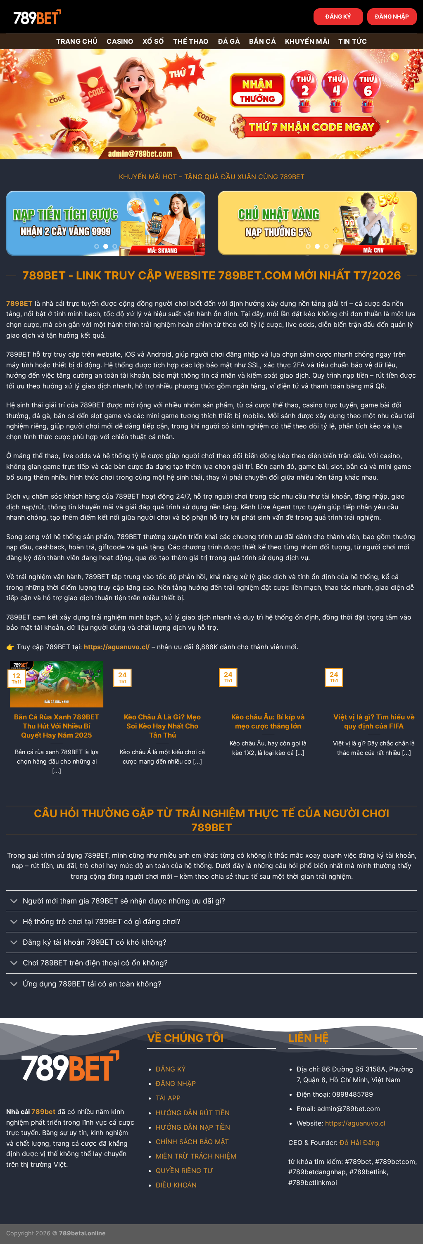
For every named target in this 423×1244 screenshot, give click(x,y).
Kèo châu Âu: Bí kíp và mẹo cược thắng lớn (264, 721)
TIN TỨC (352, 41)
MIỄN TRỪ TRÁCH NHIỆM (196, 1156)
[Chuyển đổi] (14, 902)
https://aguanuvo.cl (355, 1123)
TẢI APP (168, 1098)
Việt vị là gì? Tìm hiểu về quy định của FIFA (370, 721)
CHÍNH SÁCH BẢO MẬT (192, 1142)
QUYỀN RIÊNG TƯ (184, 1170)
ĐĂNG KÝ (338, 16)
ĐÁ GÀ (229, 41)
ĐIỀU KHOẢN (176, 1185)
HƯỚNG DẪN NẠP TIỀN (193, 1127)
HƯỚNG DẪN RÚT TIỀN (193, 1113)
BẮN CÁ (262, 41)
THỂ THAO (191, 41)
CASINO (120, 41)
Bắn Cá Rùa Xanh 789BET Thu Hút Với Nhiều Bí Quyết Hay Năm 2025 (52, 726)
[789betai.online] (52, 16)
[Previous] (20, 225)
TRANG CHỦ (77, 41)
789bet (43, 1111)
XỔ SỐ (153, 41)
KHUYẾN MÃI (307, 41)
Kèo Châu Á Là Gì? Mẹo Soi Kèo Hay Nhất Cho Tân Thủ (158, 726)
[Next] (190, 225)
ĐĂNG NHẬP (392, 16)
